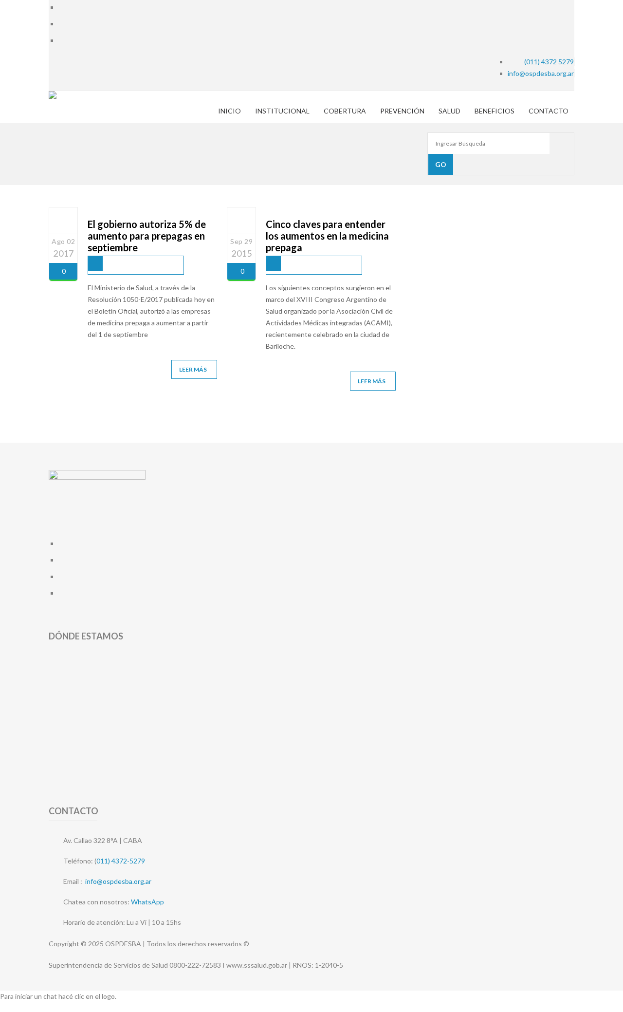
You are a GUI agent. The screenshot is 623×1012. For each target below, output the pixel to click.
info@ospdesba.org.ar (118, 881)
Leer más (193, 369)
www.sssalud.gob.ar (256, 965)
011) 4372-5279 (120, 861)
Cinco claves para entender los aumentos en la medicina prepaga (327, 235)
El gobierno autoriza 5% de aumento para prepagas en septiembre (147, 235)
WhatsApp (147, 902)
